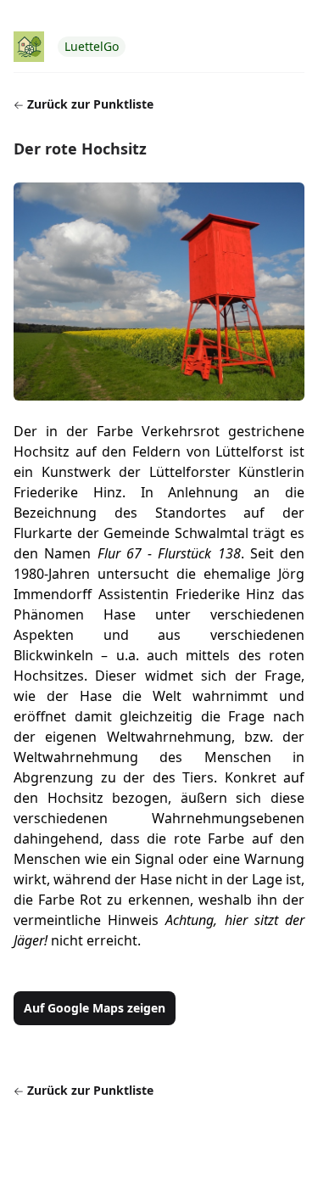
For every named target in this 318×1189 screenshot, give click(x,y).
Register (234, 11)
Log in (287, 11)
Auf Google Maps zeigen (94, 1008)
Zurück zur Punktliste (88, 104)
